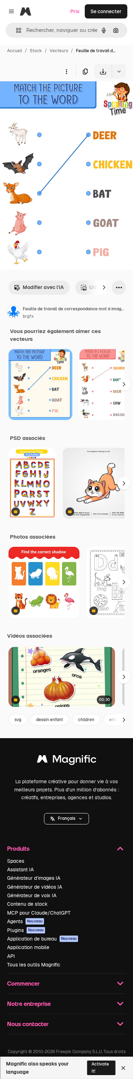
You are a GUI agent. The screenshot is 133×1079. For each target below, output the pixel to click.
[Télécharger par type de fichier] (119, 71)
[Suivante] (104, 287)
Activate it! (100, 1067)
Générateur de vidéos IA (34, 887)
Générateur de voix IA (31, 895)
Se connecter (106, 11)
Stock (36, 51)
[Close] (123, 1068)
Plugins (25, 930)
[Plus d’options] (66, 71)
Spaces (15, 861)
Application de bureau (42, 939)
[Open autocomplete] (16, 30)
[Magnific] (66, 760)
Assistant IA (20, 869)
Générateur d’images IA (33, 878)
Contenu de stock (27, 904)
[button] (66, 818)
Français (66, 818)
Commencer (23, 983)
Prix (75, 11)
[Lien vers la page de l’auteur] (13, 312)
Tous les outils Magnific (33, 964)
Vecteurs (59, 51)
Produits (18, 848)
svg (18, 720)
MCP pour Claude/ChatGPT (39, 913)
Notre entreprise (29, 1003)
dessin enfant (49, 720)
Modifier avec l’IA (43, 287)
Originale (46, 95)
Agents (25, 921)
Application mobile (28, 947)
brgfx (28, 316)
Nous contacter (28, 1024)
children (86, 720)
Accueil (14, 51)
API (11, 956)
